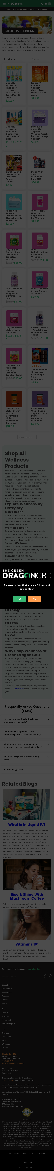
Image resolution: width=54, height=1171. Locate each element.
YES (19, 598)
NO (35, 598)
